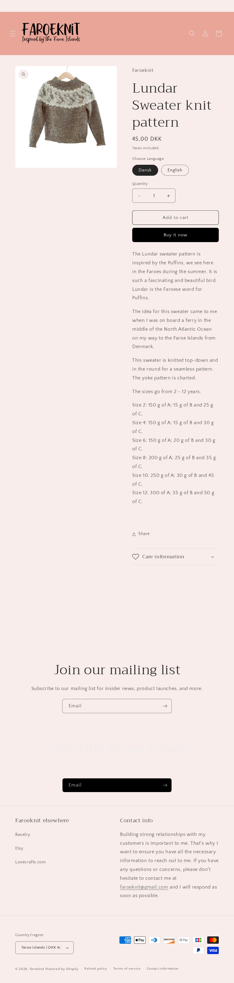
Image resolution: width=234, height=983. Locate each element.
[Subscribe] (165, 706)
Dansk (145, 170)
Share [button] (144, 533)
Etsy (19, 848)
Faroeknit (37, 969)
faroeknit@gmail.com (144, 887)
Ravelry (22, 834)
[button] (13, 33)
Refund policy (95, 969)
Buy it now (175, 235)
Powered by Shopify (62, 969)
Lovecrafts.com (30, 862)
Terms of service (127, 969)
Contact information (163, 969)
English (175, 170)
